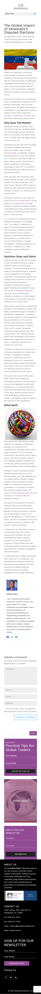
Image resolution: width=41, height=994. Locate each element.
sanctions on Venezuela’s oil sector (17, 116)
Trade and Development (13, 42)
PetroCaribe (12, 153)
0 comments (27, 42)
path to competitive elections (20, 291)
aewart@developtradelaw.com (22, 926)
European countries (24, 230)
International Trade (25, 39)
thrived (23, 525)
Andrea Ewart (11, 37)
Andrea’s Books (20, 801)
